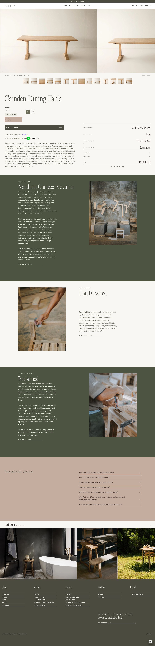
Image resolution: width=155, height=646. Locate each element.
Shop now (21, 525)
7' (27, 112)
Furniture (67, 5)
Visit (89, 5)
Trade (76, 5)
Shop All (7, 75)
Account (139, 5)
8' (33, 112)
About (83, 5)
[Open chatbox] (150, 641)
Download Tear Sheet (117, 166)
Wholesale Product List (21, 75)
